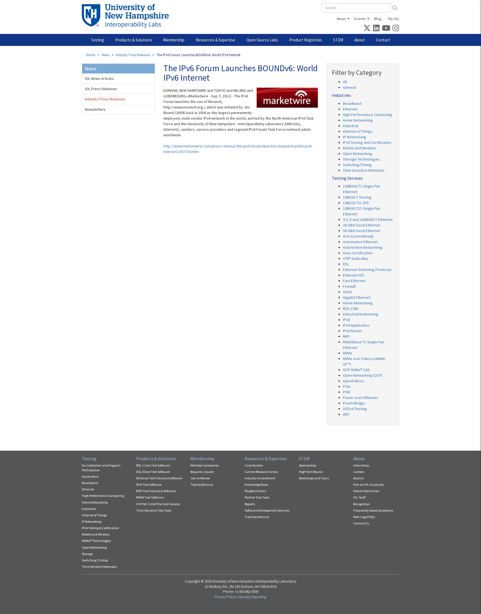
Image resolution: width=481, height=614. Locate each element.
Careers (358, 472)
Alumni (358, 478)
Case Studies (254, 465)
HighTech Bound (311, 472)
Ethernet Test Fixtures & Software (159, 478)
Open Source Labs (262, 40)
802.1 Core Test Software (153, 465)
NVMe (347, 353)
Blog (378, 18)
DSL (346, 264)
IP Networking (354, 136)
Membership (174, 40)
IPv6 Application (356, 325)
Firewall (349, 286)
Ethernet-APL (354, 275)
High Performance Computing (367, 114)
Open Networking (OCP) (362, 375)
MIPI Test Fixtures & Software (156, 491)
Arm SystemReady (358, 236)
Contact (383, 40)
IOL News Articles (99, 78)
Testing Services (201, 484)
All (345, 81)
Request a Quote (202, 472)
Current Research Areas (261, 472)
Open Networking (357, 153)
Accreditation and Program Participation (101, 467)
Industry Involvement (260, 478)
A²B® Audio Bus (355, 258)
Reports (250, 504)
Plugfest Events (255, 491)
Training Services (257, 517)
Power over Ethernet (360, 397)
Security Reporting (252, 597)
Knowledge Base (256, 484)
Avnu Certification (357, 252)
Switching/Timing (357, 164)
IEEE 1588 (350, 308)
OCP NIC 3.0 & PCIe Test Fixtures (158, 504)
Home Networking (358, 120)
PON (346, 391)
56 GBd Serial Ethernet (361, 230)
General (349, 87)
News (341, 18)
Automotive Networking (362, 247)
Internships (361, 465)
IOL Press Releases (101, 88)
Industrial (350, 125)
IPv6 (346, 319)
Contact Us (361, 523)
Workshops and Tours (314, 478)
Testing (97, 40)
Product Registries (305, 40)
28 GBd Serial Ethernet (361, 225)
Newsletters (95, 109)
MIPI (346, 336)
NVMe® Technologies (96, 541)
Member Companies (204, 465)
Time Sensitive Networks (363, 170)
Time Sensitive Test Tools (153, 510)
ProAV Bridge (354, 403)
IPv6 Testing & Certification (100, 528)
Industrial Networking (360, 314)
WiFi (346, 414)
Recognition (361, 504)
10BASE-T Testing (357, 197)
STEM (338, 40)
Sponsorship (307, 465)
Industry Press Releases (133, 55)
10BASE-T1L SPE (356, 202)
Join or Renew (200, 478)
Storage (87, 554)
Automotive (90, 476)
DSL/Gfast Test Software (153, 472)
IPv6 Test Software (148, 484)
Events (360, 18)
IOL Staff (359, 497)
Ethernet (350, 109)
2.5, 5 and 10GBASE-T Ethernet (367, 219)
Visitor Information (366, 491)
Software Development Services (267, 510)
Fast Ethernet (354, 280)
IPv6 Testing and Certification (367, 142)
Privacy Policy (225, 597)
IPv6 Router (352, 330)
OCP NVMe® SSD (356, 369)
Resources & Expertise (215, 40)
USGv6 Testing (355, 408)
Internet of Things (357, 131)
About (359, 40)
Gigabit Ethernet (356, 297)
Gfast (347, 291)
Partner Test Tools (257, 497)
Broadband (352, 103)
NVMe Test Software (150, 497)
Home (90, 55)
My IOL (393, 18)
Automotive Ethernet (360, 241)
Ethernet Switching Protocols (367, 269)
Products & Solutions (133, 40)
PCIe (346, 386)
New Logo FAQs (364, 517)
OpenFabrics (353, 380)
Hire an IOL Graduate (368, 484)
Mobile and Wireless (359, 148)
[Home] (127, 16)
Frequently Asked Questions (373, 510)
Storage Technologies (361, 159)
